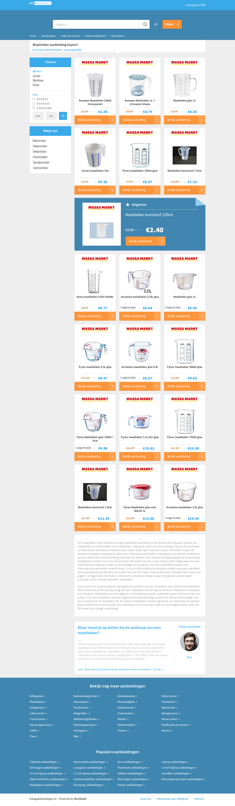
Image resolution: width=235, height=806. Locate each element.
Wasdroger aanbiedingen (132, 779)
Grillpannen (36, 696)
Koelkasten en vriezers (174, 725)
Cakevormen (40, 146)
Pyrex (36, 84)
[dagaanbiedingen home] (40, 4)
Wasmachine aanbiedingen (89, 762)
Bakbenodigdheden (95, 35)
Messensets (81, 702)
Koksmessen (169, 696)
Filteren (50, 62)
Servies (165, 730)
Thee (33, 736)
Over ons (145, 799)
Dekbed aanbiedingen (130, 773)
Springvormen (41, 162)
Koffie (33, 730)
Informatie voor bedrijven (172, 799)
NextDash (80, 799)
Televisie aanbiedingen (43, 762)
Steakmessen (126, 707)
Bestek (122, 719)
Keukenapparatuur (85, 725)
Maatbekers (117, 35)
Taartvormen (40, 167)
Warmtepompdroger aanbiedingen (182, 779)
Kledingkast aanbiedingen (45, 785)
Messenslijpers (126, 702)
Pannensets (168, 702)
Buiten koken (169, 719)
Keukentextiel (126, 725)
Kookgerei (80, 730)
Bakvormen (39, 140)
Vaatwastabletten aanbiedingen (93, 779)
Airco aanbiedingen (129, 762)
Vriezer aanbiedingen (130, 785)
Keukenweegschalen (86, 696)
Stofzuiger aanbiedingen (44, 767)
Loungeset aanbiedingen (88, 767)
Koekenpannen (126, 696)
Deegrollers (39, 151)
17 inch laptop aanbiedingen (90, 773)
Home (33, 35)
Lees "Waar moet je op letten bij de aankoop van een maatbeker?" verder (119, 669)
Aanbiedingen (48, 35)
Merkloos (38, 80)
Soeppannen (37, 707)
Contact (199, 799)
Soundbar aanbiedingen (175, 773)
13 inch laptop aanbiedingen (178, 767)
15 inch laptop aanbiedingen (46, 773)
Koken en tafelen (70, 35)
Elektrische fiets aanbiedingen (48, 779)
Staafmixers (81, 707)
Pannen (122, 730)
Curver (36, 76)
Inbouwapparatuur (40, 725)
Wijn (76, 736)
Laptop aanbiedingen (174, 762)
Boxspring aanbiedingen (88, 785)
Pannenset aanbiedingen (132, 767)
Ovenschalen (40, 157)
